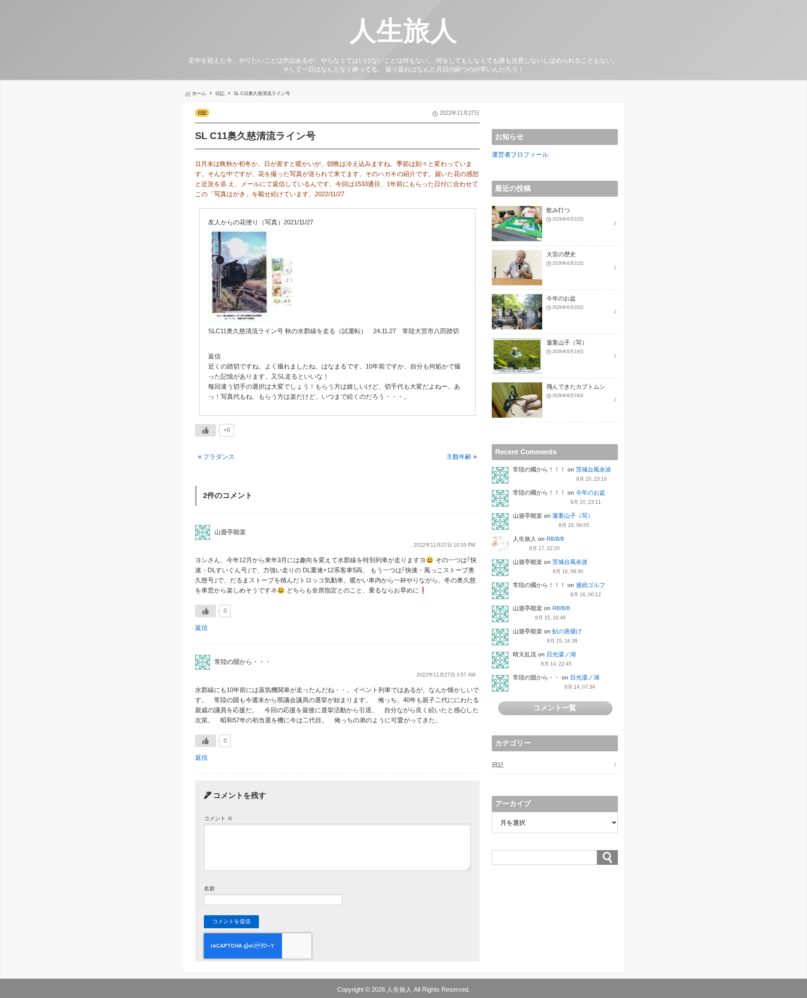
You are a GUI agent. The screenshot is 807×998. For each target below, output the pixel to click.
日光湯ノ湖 (561, 654)
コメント (218, 818)
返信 (201, 627)
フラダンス (219, 456)
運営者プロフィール (520, 154)
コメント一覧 (554, 707)
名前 (209, 888)
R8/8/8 (555, 538)
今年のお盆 (590, 492)
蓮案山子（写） (572, 515)
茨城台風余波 (593, 469)
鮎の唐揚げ (567, 631)
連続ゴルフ (590, 585)
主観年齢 (459, 456)
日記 (202, 112)
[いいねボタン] (205, 430)
